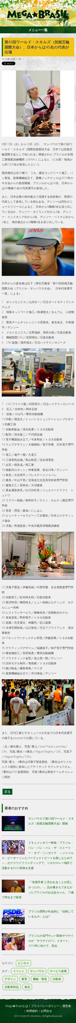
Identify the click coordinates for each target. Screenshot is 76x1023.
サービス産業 (58, 971)
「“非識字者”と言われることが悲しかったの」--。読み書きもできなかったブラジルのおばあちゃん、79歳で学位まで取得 (38, 889)
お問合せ (46, 1011)
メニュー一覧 (38, 30)
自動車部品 (12, 987)
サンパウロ (37, 971)
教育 (24, 979)
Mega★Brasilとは (16, 1006)
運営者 (66, 1006)
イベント (18, 971)
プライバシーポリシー (45, 1006)
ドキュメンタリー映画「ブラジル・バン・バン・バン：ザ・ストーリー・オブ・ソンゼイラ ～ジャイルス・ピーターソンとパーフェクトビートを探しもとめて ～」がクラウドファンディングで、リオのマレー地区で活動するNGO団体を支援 (38, 855)
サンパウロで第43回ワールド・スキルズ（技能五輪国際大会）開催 (51, 821)
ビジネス (23, 963)
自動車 (57, 979)
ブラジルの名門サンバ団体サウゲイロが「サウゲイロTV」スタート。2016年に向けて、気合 (51, 941)
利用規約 (32, 1011)
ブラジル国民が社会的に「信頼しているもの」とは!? (51, 913)
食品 (27, 987)
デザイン (10, 979)
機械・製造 (40, 979)
